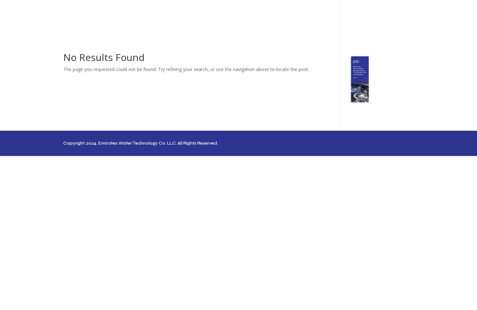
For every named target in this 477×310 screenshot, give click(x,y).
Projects (360, 17)
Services (330, 17)
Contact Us (400, 17)
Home (279, 17)
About (304, 17)
